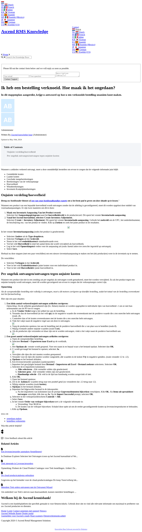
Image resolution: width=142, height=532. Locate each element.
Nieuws (43, 511)
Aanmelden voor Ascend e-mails (15, 516)
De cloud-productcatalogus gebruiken (17, 475)
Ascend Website (8, 513)
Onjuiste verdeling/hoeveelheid (21, 152)
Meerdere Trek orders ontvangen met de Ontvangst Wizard (26, 487)
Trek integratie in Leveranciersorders (17, 463)
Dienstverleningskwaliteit (54, 516)
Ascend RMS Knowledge (24, 31)
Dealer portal (27, 513)
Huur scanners (36, 516)
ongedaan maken (14, 418)
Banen (18, 513)
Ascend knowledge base (21, 135)
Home (5, 54)
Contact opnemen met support (26, 511)
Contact (75, 27)
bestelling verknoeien (16, 421)
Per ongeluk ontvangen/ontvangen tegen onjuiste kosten (33, 156)
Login (9, 511)
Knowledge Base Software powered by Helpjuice (71, 529)
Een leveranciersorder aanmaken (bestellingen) (21, 451)
